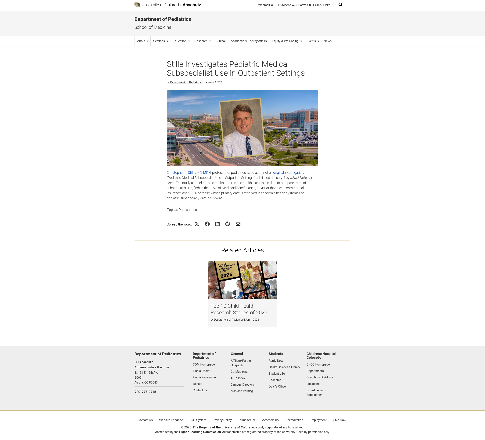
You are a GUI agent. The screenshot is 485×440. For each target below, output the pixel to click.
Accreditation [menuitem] (294, 420)
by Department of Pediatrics (184, 82)
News (328, 41)
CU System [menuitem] (198, 420)
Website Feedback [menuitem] (171, 420)
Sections (159, 41)
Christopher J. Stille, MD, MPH (189, 173)
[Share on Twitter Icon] (197, 223)
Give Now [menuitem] (339, 420)
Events (311, 41)
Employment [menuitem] (318, 420)
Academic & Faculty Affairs (249, 41)
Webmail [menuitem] (264, 5)
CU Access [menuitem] (284, 5)
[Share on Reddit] (227, 223)
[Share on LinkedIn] (217, 223)
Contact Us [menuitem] (145, 420)
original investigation (288, 173)
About (141, 41)
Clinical (220, 41)
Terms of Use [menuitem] (247, 420)
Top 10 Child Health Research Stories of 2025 (239, 309)
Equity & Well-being (285, 41)
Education (179, 41)
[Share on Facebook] (207, 223)
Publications (188, 210)
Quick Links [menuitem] (323, 5)
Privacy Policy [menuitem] (222, 420)
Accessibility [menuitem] (270, 420)
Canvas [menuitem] (303, 5)
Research (200, 41)
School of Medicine (153, 27)
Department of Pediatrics (163, 19)
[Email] (238, 223)
